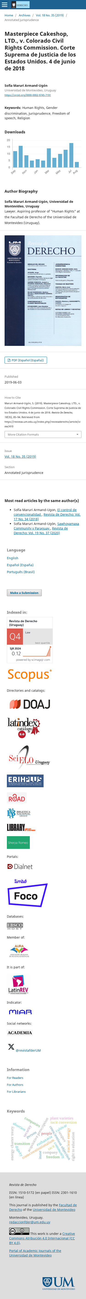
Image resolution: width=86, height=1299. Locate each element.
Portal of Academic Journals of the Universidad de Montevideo (35, 1252)
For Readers (15, 1078)
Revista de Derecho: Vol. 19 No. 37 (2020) (41, 530)
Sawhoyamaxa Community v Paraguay (46, 525)
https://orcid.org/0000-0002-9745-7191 (28, 95)
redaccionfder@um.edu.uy (29, 1222)
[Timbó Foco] (27, 907)
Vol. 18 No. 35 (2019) (50, 15)
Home (9, 15)
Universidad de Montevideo (54, 1209)
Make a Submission (24, 593)
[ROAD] (17, 802)
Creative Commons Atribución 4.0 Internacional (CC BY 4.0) (42, 1238)
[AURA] (19, 958)
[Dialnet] (20, 869)
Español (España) (20, 565)
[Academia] (20, 1035)
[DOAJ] (30, 710)
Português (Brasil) (21, 572)
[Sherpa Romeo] (18, 847)
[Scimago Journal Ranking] (30, 662)
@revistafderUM (28, 1050)
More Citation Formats (23, 434)
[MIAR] (20, 1014)
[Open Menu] (4, 4)
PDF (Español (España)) (27, 360)
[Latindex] (24, 738)
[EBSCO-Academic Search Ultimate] (17, 928)
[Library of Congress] (21, 830)
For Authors (15, 1085)
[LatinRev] (18, 993)
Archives (24, 15)
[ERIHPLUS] (25, 786)
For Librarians (16, 1091)
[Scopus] (30, 681)
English (12, 558)
